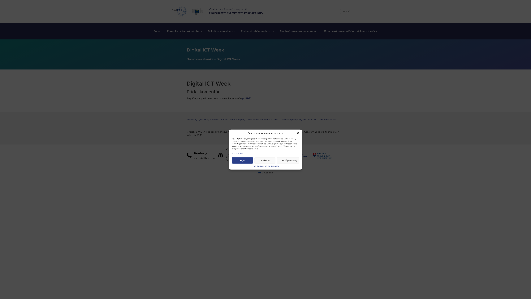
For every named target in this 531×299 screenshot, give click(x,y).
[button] (297, 133)
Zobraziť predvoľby (288, 160)
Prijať (242, 160)
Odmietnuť (265, 160)
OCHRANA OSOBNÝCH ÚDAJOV (266, 166)
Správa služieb (237, 153)
